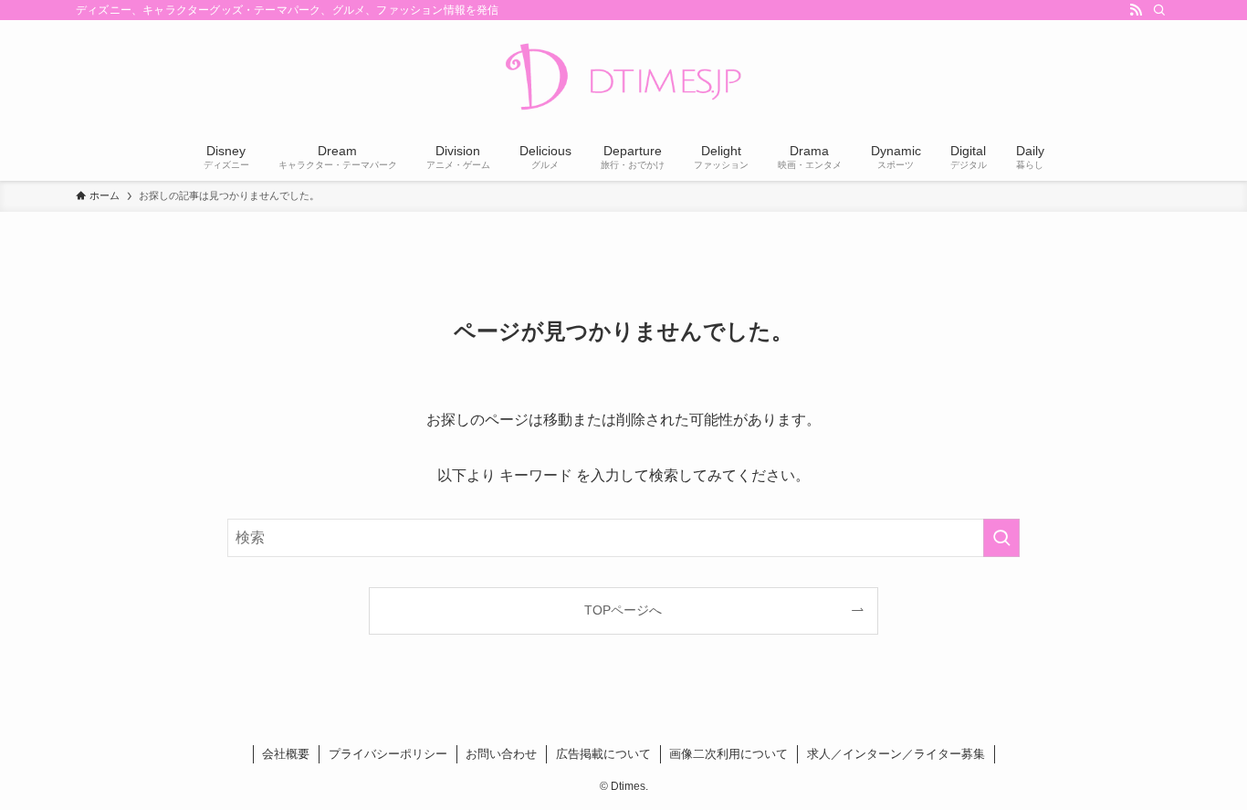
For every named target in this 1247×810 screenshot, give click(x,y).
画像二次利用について (728, 754)
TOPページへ (623, 610)
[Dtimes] (623, 78)
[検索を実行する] (1001, 538)
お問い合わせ (501, 754)
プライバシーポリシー (388, 754)
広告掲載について (603, 754)
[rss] (1135, 10)
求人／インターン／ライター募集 (896, 754)
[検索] (1159, 10)
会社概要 (285, 754)
